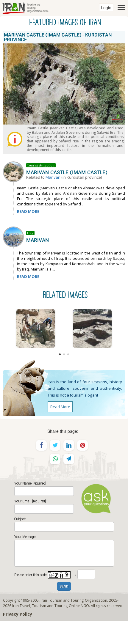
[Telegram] (68, 459)
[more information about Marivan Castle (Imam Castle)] (14, 171)
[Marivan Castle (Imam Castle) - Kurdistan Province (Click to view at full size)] (35, 328)
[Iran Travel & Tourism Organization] (25, 7)
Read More (60, 406)
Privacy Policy (17, 614)
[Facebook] (41, 445)
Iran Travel (21, 605)
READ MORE (28, 211)
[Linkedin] (68, 445)
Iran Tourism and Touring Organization (73, 600)
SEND (64, 586)
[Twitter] (55, 445)
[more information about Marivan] (14, 236)
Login (106, 7)
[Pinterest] (82, 445)
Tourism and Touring (50, 605)
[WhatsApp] (55, 459)
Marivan (53, 177)
